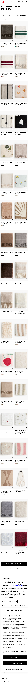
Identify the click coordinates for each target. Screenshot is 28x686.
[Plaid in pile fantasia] (7, 61)
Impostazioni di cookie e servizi (15, 669)
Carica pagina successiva (14, 563)
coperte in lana (13, 593)
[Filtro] (26, 19)
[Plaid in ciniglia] (7, 210)
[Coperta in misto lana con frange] (7, 300)
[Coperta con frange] (7, 31)
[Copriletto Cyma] (7, 478)
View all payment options (6, 681)
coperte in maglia (17, 585)
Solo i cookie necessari (15, 663)
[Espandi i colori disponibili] (16, 166)
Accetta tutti (15, 657)
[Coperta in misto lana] (7, 91)
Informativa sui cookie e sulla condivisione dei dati (14, 652)
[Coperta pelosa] (7, 270)
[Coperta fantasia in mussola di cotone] (7, 419)
